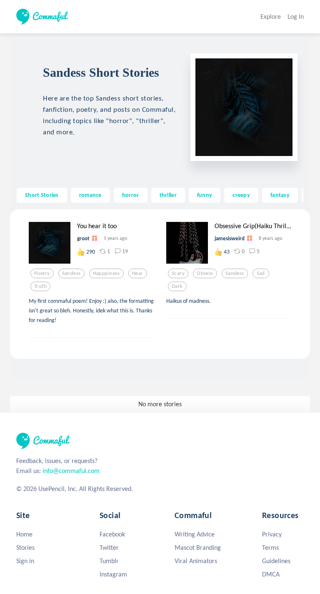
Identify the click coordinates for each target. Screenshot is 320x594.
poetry (42, 273)
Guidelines (276, 561)
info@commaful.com (71, 471)
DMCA (271, 574)
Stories (25, 547)
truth (40, 286)
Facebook (112, 534)
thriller (168, 195)
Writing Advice (195, 534)
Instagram (113, 574)
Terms (270, 547)
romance (90, 195)
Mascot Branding (198, 547)
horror (130, 195)
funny (204, 195)
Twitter (109, 547)
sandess (71, 273)
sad (261, 273)
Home (24, 534)
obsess (205, 273)
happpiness (106, 273)
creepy (241, 195)
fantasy (280, 195)
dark (177, 286)
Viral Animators (196, 561)
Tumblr (109, 561)
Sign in (25, 561)
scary (178, 273)
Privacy (272, 534)
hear (137, 273)
